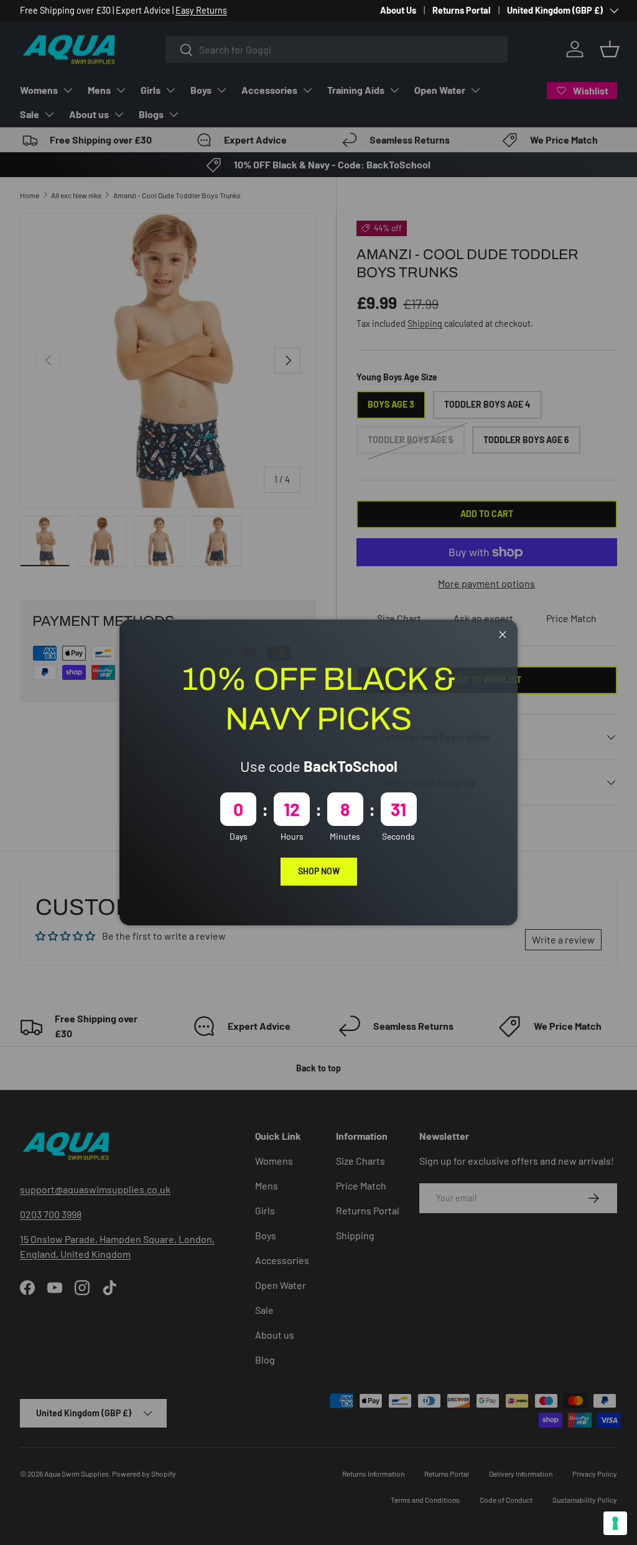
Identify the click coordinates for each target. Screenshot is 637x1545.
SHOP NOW (319, 871)
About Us (398, 10)
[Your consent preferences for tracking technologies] (615, 1523)
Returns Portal (461, 10)
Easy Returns (201, 10)
